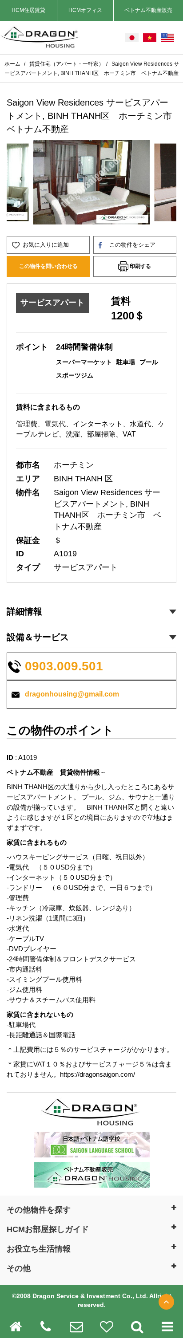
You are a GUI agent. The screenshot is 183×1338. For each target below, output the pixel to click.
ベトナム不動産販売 (148, 10)
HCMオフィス (85, 10)
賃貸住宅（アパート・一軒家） (66, 64)
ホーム (13, 64)
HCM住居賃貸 (28, 10)
